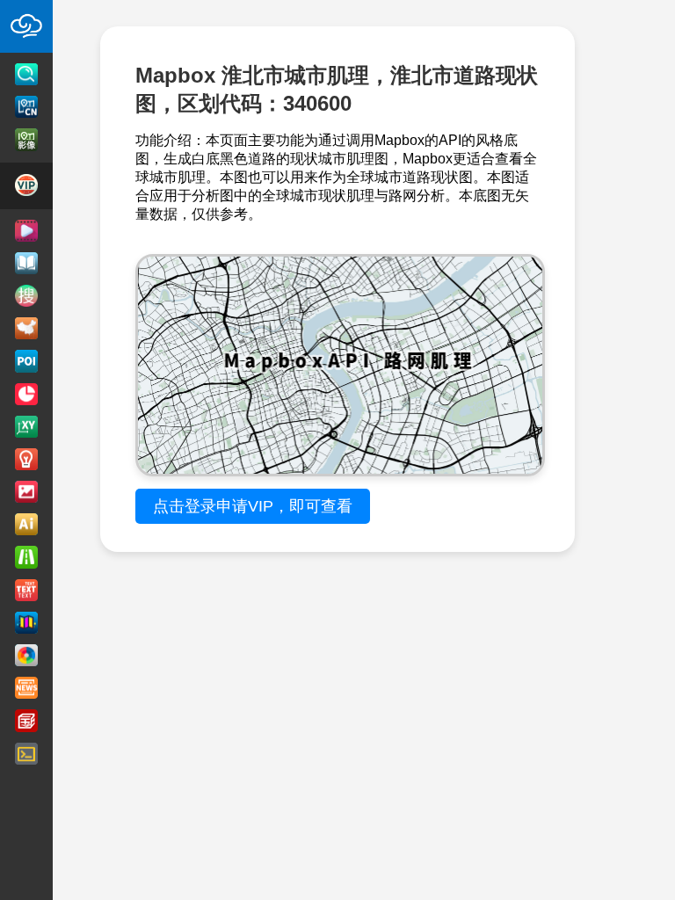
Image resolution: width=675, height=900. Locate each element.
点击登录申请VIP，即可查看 (252, 506)
